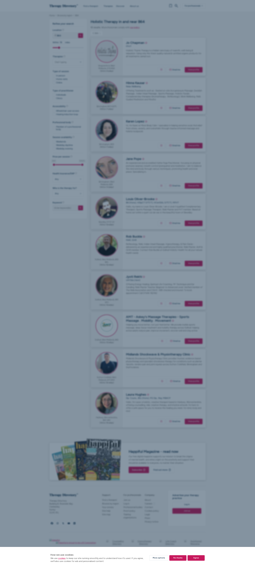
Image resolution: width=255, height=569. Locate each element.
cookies (62, 558)
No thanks (177, 558)
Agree (196, 558)
